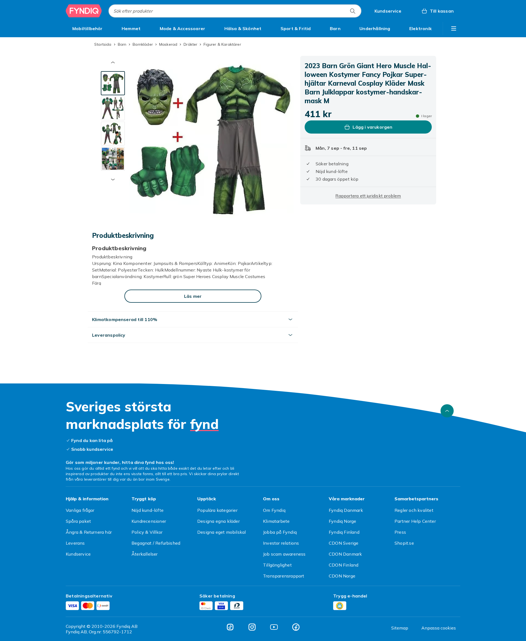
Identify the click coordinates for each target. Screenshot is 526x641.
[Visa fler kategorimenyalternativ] (453, 28)
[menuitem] (87, 28)
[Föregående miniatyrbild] (112, 62)
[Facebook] (296, 627)
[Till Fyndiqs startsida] (84, 11)
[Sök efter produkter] (352, 11)
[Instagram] (252, 627)
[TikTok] (230, 627)
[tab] (113, 83)
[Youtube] (274, 627)
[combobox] (234, 11)
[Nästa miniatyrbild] (112, 179)
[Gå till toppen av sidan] (447, 410)
